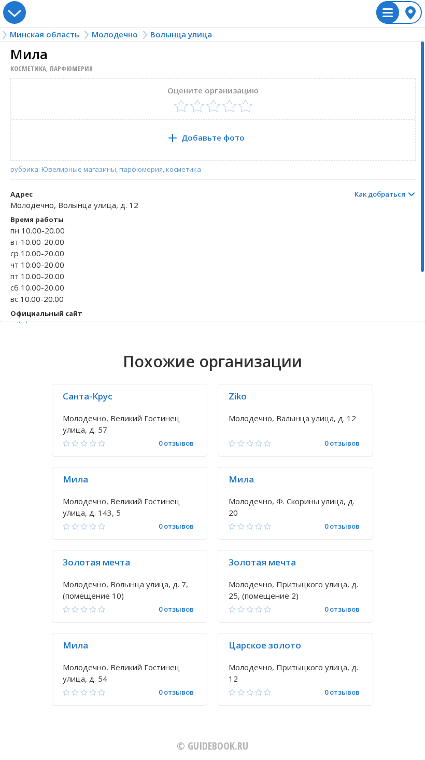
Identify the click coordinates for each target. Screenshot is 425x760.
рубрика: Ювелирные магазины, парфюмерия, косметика (105, 169)
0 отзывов (176, 443)
